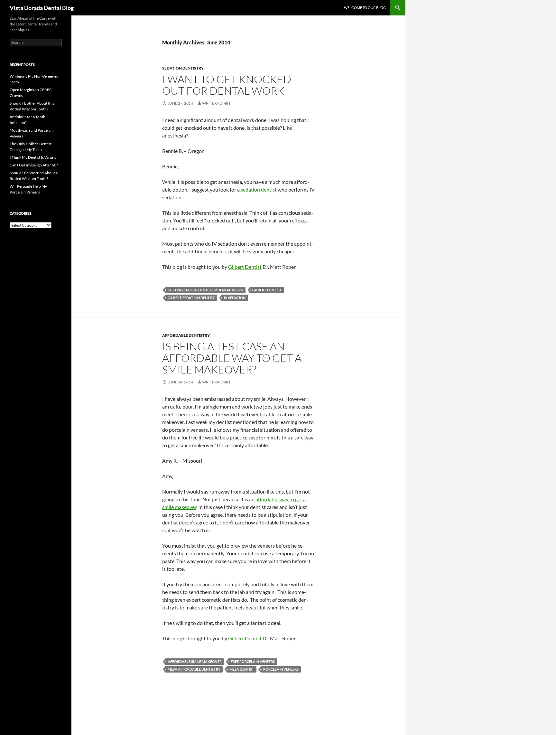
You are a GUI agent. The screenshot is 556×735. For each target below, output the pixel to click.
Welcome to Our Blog (365, 7)
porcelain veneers (281, 669)
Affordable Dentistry (186, 335)
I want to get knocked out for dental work (226, 84)
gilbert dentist (267, 290)
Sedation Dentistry (183, 68)
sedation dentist (259, 189)
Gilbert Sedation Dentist (191, 298)
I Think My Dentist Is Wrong (33, 157)
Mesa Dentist (241, 669)
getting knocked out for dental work (205, 290)
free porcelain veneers (253, 661)
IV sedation (235, 298)
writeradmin (216, 103)
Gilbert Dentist (245, 267)
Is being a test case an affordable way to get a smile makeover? (231, 358)
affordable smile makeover (195, 661)
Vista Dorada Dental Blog (42, 7)
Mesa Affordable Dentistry (194, 669)
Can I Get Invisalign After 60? (34, 165)
